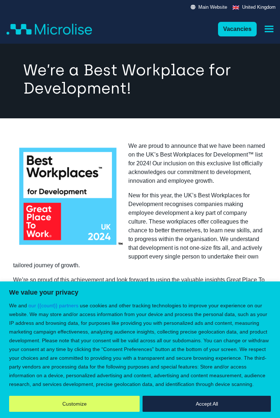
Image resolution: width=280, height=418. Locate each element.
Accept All (207, 404)
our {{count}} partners (53, 305)
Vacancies (237, 29)
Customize (74, 404)
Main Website (212, 7)
